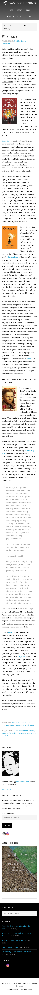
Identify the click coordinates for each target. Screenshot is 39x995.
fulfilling (32, 730)
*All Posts (16, 722)
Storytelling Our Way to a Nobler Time (17, 952)
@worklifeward (22, 782)
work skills (6, 736)
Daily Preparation (17, 725)
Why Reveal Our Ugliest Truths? (14, 940)
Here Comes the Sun (10, 947)
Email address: (8, 814)
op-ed (22, 656)
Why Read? (9, 36)
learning (5, 733)
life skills (12, 733)
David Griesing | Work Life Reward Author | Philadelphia (19, 3)
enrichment (23, 730)
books (15, 730)
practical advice (23, 733)
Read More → (7, 789)
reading (33, 733)
